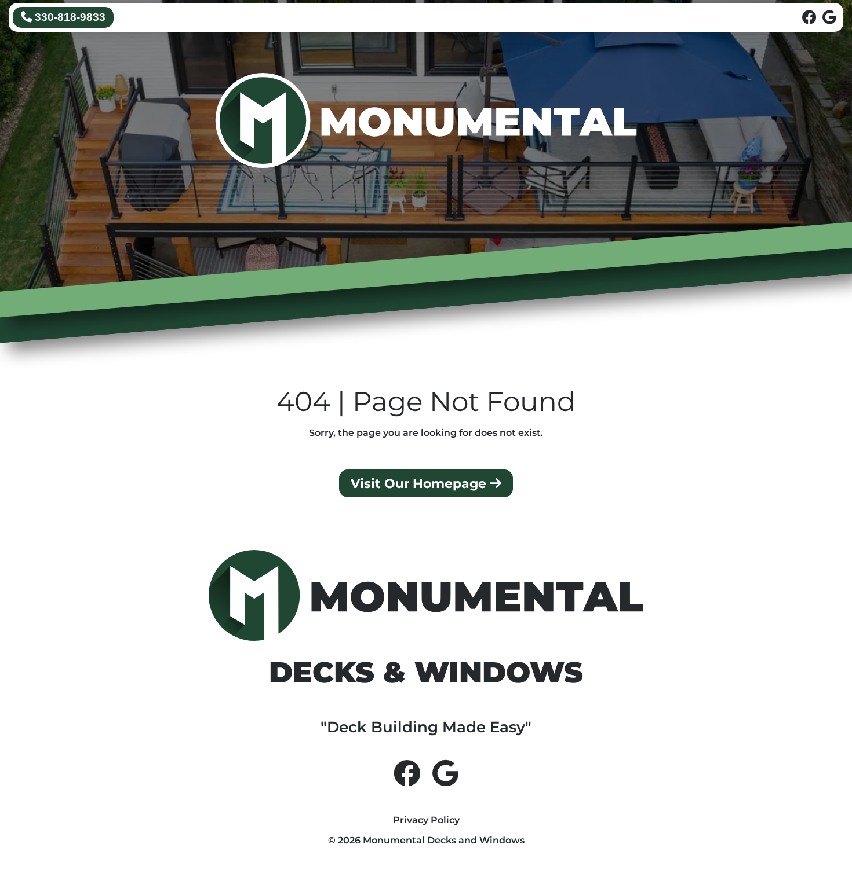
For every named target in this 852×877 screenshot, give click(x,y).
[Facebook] (809, 17)
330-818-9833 (68, 17)
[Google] (829, 17)
